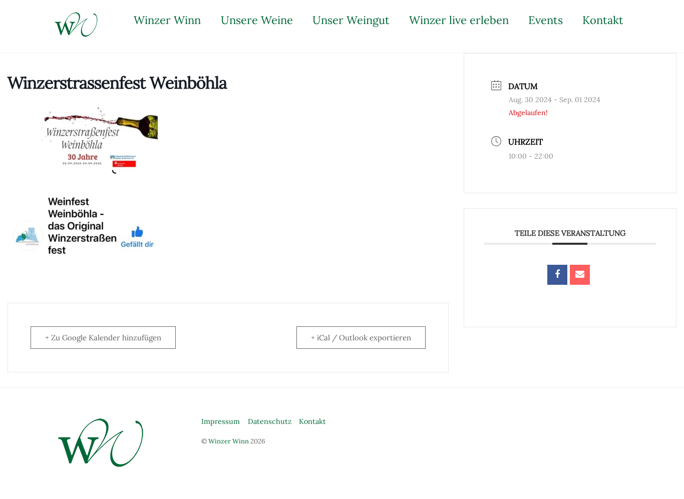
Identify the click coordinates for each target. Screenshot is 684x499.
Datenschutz (269, 421)
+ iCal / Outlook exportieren (361, 337)
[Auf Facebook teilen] (557, 275)
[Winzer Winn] (77, 34)
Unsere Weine (257, 20)
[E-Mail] (580, 275)
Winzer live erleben (459, 20)
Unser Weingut (351, 20)
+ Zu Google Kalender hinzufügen (103, 337)
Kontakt (602, 20)
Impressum (220, 421)
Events (545, 20)
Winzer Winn (167, 20)
